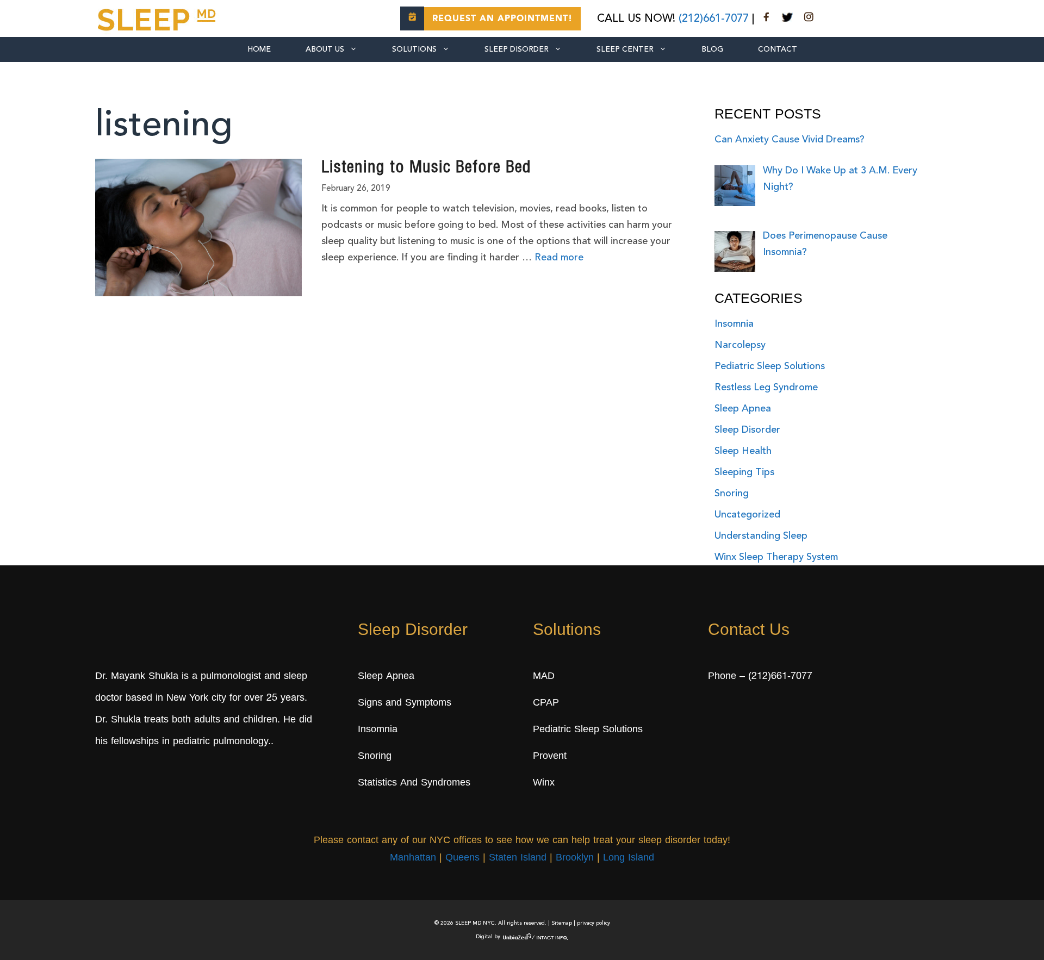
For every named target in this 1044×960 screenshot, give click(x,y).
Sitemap (561, 923)
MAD (544, 677)
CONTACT (777, 49)
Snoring (731, 493)
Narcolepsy (740, 345)
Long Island (628, 858)
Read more (559, 258)
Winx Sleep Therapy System (776, 557)
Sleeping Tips (744, 472)
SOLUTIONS (414, 49)
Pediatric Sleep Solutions (769, 366)
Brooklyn (575, 858)
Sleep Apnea (742, 409)
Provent (550, 757)
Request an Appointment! (502, 19)
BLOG (712, 49)
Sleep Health (743, 451)
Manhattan (413, 858)
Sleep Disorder (516, 49)
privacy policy (593, 923)
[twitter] (787, 19)
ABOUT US (325, 49)
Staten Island (517, 858)
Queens (462, 858)
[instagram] (808, 19)
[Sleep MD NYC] (158, 18)
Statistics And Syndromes (414, 783)
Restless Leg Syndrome (766, 387)
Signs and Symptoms (404, 703)
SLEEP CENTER (625, 49)
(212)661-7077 (714, 19)
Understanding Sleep (760, 536)
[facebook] (766, 19)
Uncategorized (747, 515)
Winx (544, 783)
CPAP (546, 703)
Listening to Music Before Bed (426, 168)
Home (259, 49)
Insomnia (734, 324)
